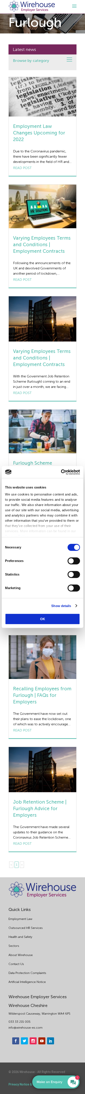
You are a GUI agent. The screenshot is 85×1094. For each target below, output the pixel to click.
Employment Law (20, 919)
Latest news (24, 49)
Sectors (13, 946)
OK (42, 619)
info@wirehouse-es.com (25, 1027)
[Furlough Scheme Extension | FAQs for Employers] (42, 431)
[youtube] (41, 1040)
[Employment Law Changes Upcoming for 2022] (42, 97)
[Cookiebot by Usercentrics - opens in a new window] (61, 472)
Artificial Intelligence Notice (27, 982)
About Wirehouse (20, 955)
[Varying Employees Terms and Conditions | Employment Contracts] (42, 206)
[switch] (74, 560)
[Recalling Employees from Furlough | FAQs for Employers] (42, 657)
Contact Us (16, 964)
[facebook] (15, 1040)
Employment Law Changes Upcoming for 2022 (39, 132)
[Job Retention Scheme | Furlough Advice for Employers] (42, 769)
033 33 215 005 (19, 1022)
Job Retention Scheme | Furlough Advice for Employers (39, 808)
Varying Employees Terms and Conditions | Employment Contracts (42, 244)
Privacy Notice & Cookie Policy (30, 1084)
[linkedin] (50, 1040)
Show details (61, 606)
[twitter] (24, 1040)
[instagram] (33, 1040)
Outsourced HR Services (25, 928)
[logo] (31, 6)
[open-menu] (73, 6)
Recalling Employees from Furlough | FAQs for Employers (42, 695)
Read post (22, 168)
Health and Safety (20, 937)
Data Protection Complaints (27, 973)
